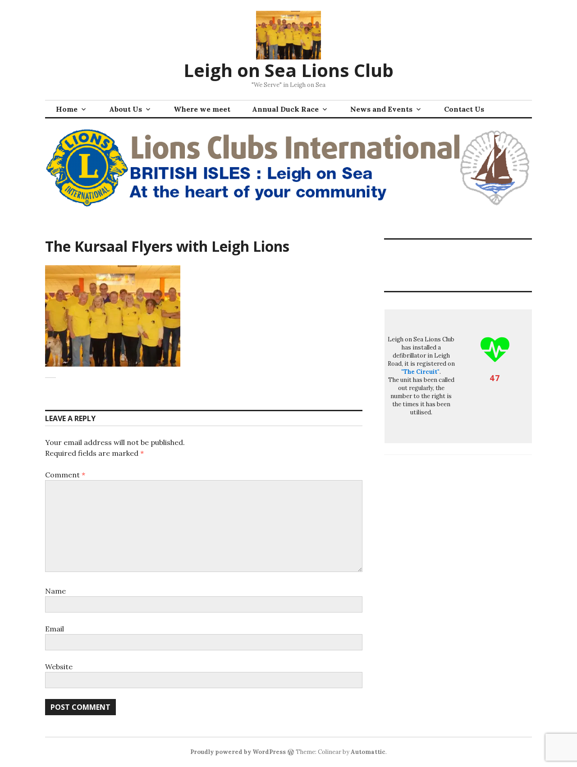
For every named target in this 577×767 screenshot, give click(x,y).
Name (55, 590)
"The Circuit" (420, 372)
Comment (65, 474)
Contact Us (464, 108)
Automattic (368, 752)
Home (67, 108)
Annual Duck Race (285, 108)
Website (59, 666)
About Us (125, 108)
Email (54, 628)
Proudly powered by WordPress (238, 752)
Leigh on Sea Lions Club (288, 70)
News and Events (381, 108)
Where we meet (202, 108)
